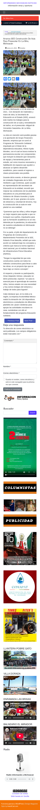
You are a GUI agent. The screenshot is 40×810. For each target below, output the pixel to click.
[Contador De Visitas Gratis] (20, 791)
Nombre (7, 366)
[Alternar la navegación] (4, 12)
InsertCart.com (12, 806)
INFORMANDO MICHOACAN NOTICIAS (20, 3)
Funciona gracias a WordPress (12, 804)
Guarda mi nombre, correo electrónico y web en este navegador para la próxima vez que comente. (20, 382)
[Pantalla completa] (34, 718)
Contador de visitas (20, 794)
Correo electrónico (11, 373)
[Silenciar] (31, 718)
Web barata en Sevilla (20, 796)
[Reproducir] (6, 718)
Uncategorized (16, 31)
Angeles (22, 48)
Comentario (9, 341)
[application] (20, 710)
